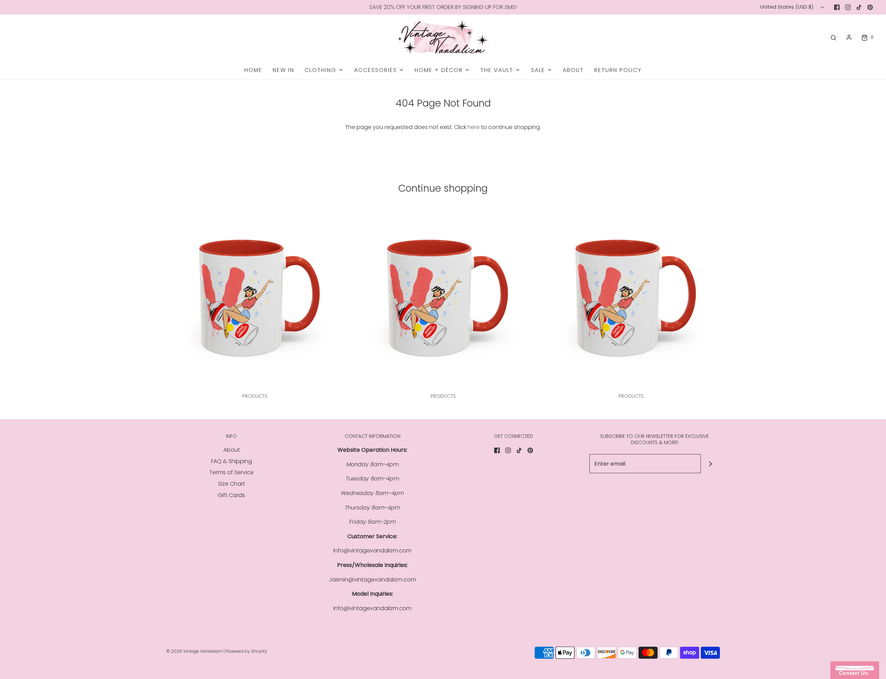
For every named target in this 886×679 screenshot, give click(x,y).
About (573, 70)
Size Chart (231, 484)
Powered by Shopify (246, 651)
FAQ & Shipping (231, 461)
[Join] (710, 463)
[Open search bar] (833, 37)
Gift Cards (231, 495)
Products (255, 396)
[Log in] (849, 37)
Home (253, 70)
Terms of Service (231, 472)
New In (283, 70)
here (474, 127)
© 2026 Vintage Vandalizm (194, 651)
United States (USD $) (787, 6)
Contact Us (851, 673)
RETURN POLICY (618, 70)
